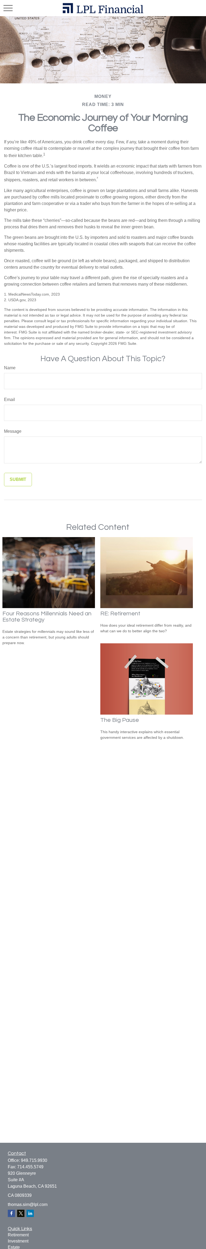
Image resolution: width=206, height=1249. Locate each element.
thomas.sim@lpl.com (27, 1204)
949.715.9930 (34, 1160)
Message (12, 431)
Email (9, 399)
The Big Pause (119, 720)
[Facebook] (11, 1213)
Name (10, 368)
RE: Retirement (120, 614)
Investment (18, 1241)
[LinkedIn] (30, 1213)
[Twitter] (20, 1213)
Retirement (18, 1235)
